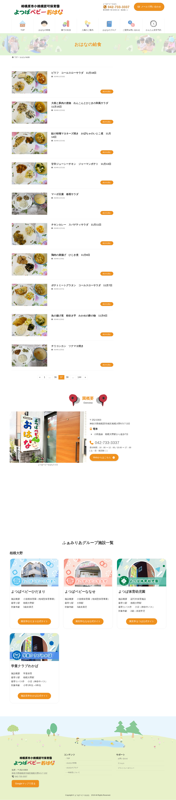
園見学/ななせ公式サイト (88, 621)
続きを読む (107, 91)
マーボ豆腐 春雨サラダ (65, 194)
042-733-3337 (107, 442)
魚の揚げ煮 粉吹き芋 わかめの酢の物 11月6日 (79, 315)
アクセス (121, 763)
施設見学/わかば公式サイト (34, 696)
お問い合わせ (123, 759)
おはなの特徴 (71, 763)
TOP (68, 758)
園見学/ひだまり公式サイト (34, 621)
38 (67, 377)
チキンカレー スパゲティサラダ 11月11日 (76, 224)
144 (79, 377)
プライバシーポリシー (126, 768)
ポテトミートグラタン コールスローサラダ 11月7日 (81, 285)
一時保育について (73, 772)
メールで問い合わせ (151, 7)
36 (55, 377)
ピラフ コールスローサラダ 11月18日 (73, 72)
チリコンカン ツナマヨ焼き (67, 346)
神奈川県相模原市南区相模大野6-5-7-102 (29, 773)
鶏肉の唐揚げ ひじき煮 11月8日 (70, 255)
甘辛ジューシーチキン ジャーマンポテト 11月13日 (81, 164)
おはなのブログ (72, 768)
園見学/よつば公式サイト (141, 621)
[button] (104, 457)
